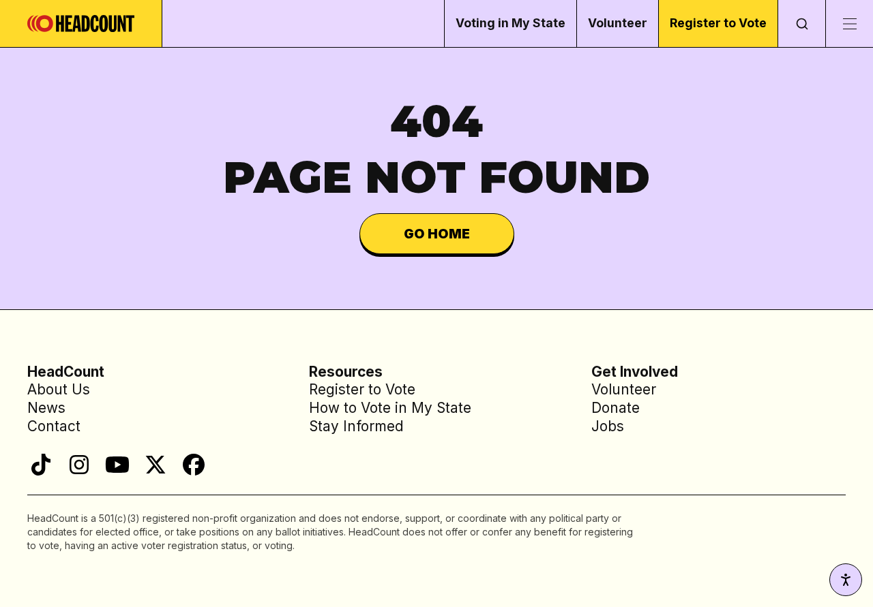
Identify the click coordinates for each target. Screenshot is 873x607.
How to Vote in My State (390, 407)
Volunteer (617, 23)
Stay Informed (356, 426)
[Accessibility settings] (845, 579)
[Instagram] (79, 464)
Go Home (437, 233)
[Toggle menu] (849, 23)
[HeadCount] (81, 23)
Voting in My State (510, 23)
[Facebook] (193, 464)
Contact (53, 426)
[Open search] (801, 23)
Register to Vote (718, 23)
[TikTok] (41, 464)
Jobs (607, 426)
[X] (155, 464)
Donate (615, 407)
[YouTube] (117, 464)
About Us (58, 389)
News (46, 407)
